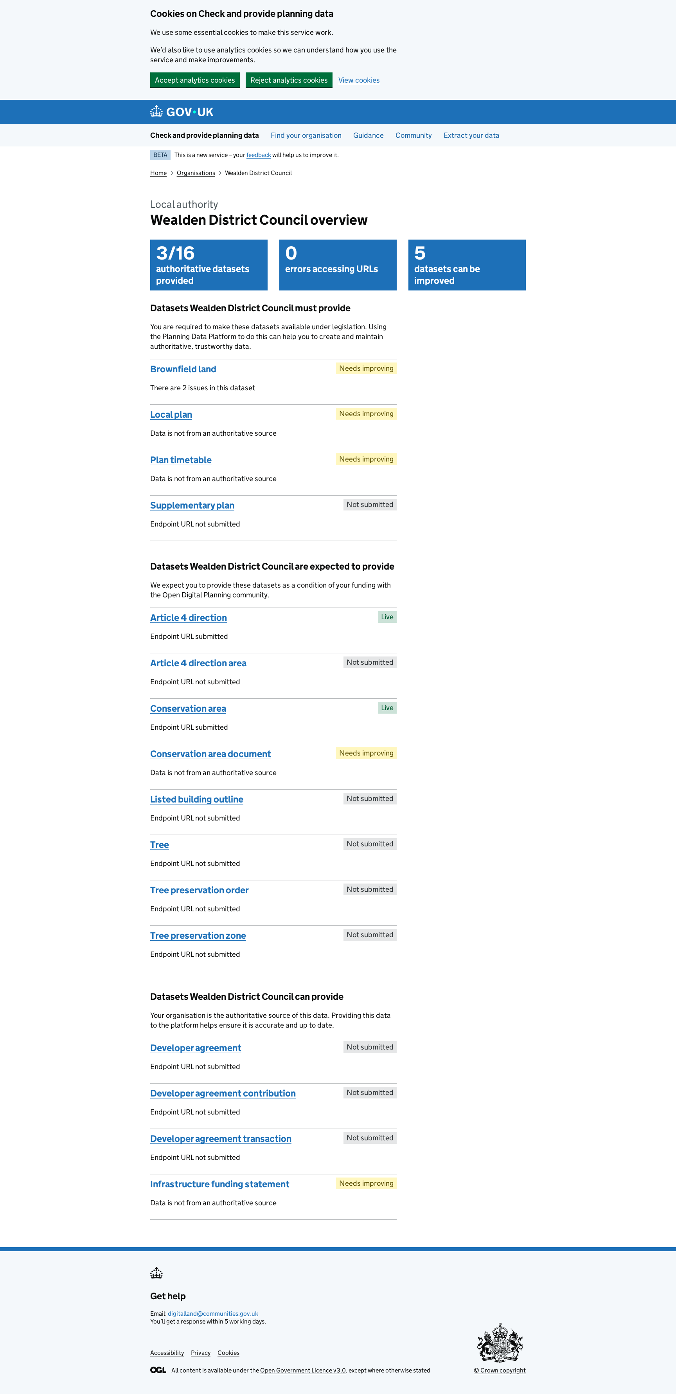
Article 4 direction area (198, 663)
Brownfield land (183, 369)
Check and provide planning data (204, 135)
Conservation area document (210, 753)
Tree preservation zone (198, 935)
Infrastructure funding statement (219, 1184)
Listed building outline (196, 799)
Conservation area (188, 708)
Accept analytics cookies (195, 80)
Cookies (228, 1352)
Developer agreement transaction (220, 1138)
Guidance (368, 135)
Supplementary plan (192, 505)
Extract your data (472, 135)
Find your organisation (306, 135)
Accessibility (167, 1352)
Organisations (196, 173)
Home (158, 173)
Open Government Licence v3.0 (303, 1370)
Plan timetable (181, 459)
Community (414, 135)
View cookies (359, 80)
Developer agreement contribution (223, 1093)
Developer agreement (195, 1047)
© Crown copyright (500, 1370)
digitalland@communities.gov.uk (213, 1313)
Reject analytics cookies (289, 80)
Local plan (171, 414)
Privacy (200, 1352)
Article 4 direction (188, 617)
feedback (258, 155)
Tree (159, 844)
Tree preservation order (199, 890)
